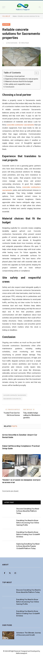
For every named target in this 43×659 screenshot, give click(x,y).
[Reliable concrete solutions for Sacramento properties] (21, 56)
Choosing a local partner (15, 76)
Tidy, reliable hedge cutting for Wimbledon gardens (31, 415)
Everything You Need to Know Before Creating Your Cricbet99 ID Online (28, 534)
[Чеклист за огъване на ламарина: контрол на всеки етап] (21, 465)
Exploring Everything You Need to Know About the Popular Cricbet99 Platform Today (27, 546)
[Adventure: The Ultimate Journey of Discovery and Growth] (8, 635)
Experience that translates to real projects (21, 79)
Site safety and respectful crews (17, 84)
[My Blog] (23, 7)
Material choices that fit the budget (19, 81)
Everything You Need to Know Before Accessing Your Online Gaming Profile (27, 523)
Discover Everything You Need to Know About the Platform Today (27, 511)
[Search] (39, 7)
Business (6, 24)
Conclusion (9, 87)
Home (15, 16)
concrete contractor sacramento (14, 395)
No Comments (12, 43)
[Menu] (3, 7)
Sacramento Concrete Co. (12, 399)
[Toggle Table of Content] (35, 73)
